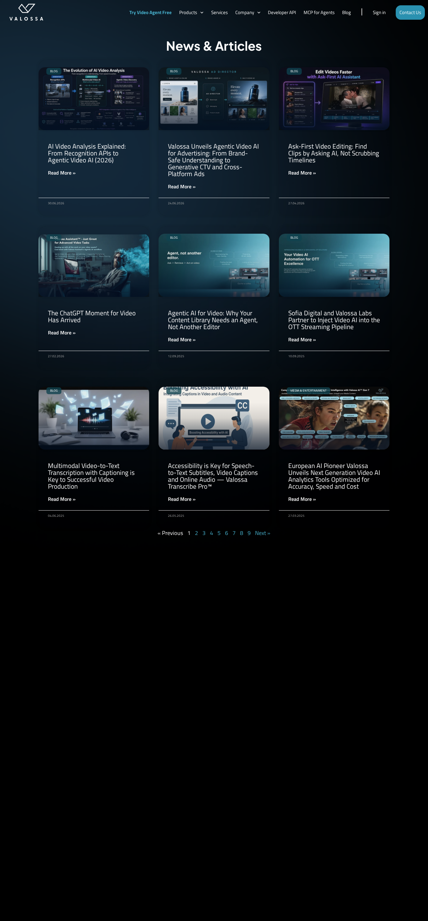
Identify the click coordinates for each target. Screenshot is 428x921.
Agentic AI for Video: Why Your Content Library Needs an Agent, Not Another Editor (213, 320)
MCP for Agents (319, 12)
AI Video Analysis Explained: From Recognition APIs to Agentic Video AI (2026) (87, 153)
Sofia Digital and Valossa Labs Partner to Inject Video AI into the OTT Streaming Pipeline (334, 320)
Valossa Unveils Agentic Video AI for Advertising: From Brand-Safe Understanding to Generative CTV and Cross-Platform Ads (213, 160)
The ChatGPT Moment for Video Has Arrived (92, 316)
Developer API (282, 12)
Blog (346, 12)
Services (219, 12)
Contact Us (410, 12)
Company (244, 12)
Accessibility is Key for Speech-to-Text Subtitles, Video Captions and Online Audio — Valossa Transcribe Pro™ (213, 475)
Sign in (379, 12)
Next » (262, 533)
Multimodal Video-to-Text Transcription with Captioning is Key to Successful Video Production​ (91, 475)
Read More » (62, 172)
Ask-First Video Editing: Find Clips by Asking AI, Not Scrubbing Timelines (333, 153)
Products (188, 12)
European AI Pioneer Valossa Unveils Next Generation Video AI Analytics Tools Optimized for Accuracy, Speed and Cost (334, 475)
